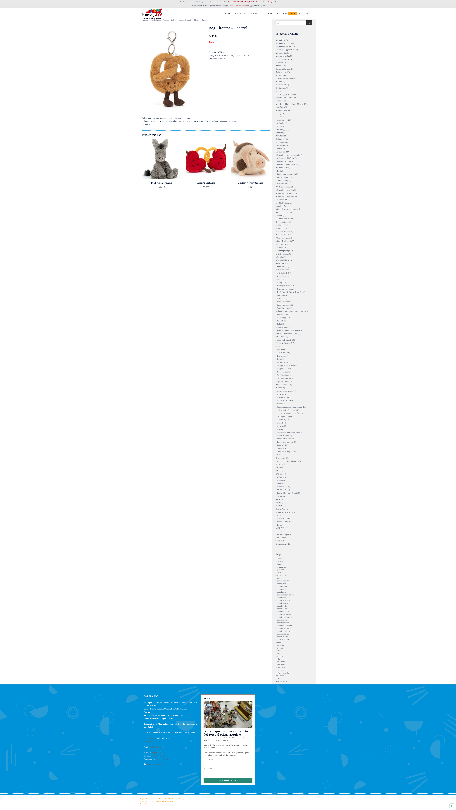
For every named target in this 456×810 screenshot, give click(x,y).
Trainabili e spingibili (285, 451)
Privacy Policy (145, 801)
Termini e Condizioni (167, 801)
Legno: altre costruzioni (286, 174)
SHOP (292, 13)
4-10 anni (279, 225)
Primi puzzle (282, 445)
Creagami (280, 282)
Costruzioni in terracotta (285, 193)
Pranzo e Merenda (283, 69)
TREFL (279, 531)
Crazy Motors (281, 110)
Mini (279, 483)
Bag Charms (235, 55)
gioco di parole (281, 620)
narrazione (280, 656)
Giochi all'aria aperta (284, 202)
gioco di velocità (282, 637)
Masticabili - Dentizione (287, 410)
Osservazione (282, 486)
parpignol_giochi (158, 755)
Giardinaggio (282, 317)
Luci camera (281, 88)
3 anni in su (280, 458)
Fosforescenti (281, 84)
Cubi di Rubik (281, 234)
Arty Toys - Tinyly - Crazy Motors (289, 104)
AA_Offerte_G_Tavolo (285, 43)
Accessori (281, 116)
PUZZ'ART (281, 489)
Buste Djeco (281, 276)
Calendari (280, 81)
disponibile (280, 572)
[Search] (309, 22)
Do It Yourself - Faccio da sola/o (289, 292)
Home (228, 13)
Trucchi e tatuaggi (284, 308)
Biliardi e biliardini (283, 231)
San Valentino (282, 375)
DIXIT (279, 470)
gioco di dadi (281, 598)
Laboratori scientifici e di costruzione (290, 311)
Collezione (281, 362)
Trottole (279, 540)
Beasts (278, 346)
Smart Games (281, 247)
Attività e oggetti (283, 120)
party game (280, 670)
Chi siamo (269, 13)
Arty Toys (280, 107)
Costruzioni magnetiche (285, 196)
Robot (279, 324)
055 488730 (151, 738)
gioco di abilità (281, 586)
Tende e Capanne (282, 100)
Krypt (279, 525)
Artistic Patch (282, 273)
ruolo (277, 678)
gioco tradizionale (282, 639)
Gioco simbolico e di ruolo (287, 461)
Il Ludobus (254, 13)
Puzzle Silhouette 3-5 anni (287, 493)
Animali (280, 422)
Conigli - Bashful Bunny (286, 365)
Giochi (279, 126)
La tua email (208, 759)
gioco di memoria (282, 612)
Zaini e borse (281, 72)
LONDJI (279, 505)
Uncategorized (281, 544)
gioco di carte (281, 592)
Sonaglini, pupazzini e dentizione (289, 407)
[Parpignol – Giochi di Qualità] (152, 13)
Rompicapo (280, 244)
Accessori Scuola (282, 56)
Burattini (279, 135)
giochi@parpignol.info (157, 747)
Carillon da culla (283, 397)
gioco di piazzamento (284, 626)
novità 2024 (280, 662)
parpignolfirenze (158, 752)
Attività (280, 394)
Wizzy (279, 496)
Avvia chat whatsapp (154, 764)
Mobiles (279, 91)
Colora (279, 279)
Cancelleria (280, 145)
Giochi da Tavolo (282, 218)
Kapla (279, 171)
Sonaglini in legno (285, 416)
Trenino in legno (283, 180)
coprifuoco (280, 570)
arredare (279, 558)
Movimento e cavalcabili (286, 438)
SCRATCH (280, 528)
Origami (280, 298)
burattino (279, 561)
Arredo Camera (282, 75)
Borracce (279, 62)
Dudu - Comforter (284, 371)
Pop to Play (280, 509)
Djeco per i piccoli (284, 285)
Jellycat (174, 20)
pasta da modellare (283, 673)
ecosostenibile (281, 575)
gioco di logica (281, 609)
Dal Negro (280, 336)
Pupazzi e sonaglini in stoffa (288, 413)
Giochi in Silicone (284, 400)
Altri (279, 515)
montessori (280, 648)
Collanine (280, 123)
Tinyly (278, 113)
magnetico (280, 645)
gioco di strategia (282, 634)
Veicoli (280, 454)
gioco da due (281, 584)
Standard (280, 537)
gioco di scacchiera (283, 628)
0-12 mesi (280, 387)
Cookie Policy (155, 801)
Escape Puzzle (282, 521)
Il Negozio (240, 13)
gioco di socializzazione (285, 631)
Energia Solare (282, 314)
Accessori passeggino (285, 391)
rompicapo (280, 676)
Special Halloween (284, 378)
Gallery (280, 477)
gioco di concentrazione (285, 595)
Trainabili (280, 448)
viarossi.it (151, 804)
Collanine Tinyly (282, 260)
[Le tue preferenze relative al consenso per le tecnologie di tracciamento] (452, 806)
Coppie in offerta (283, 368)
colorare (279, 564)
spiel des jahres (281, 681)
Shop (150, 20)
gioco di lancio (281, 606)
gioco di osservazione (284, 617)
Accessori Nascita (282, 53)
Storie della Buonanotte (285, 97)
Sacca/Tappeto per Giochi (286, 94)
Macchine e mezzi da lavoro (286, 333)
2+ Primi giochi (282, 222)
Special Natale (282, 381)
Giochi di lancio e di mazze (286, 209)
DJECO (279, 474)
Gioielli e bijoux (282, 253)
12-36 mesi (280, 419)
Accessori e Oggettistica (285, 49)
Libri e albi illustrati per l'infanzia (289, 330)
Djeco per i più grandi (285, 289)
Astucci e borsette (283, 59)
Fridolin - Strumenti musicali (288, 164)
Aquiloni (279, 206)
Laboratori (280, 266)
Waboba (279, 215)
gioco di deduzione (283, 600)
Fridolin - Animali (284, 161)
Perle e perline (282, 301)
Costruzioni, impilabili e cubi (288, 432)
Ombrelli (279, 65)
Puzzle (278, 467)
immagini (279, 642)
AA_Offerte (280, 40)
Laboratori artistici (283, 269)
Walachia (280, 183)
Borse (279, 359)
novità (216, 58)
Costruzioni (280, 151)
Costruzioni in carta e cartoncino (288, 155)
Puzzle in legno (283, 534)
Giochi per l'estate (283, 212)
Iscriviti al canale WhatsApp (237, 6)
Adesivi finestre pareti (284, 78)
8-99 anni (279, 228)
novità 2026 (280, 667)
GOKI (278, 499)
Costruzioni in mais (283, 186)
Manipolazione (281, 327)
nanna (278, 653)
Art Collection (282, 518)
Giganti (280, 480)
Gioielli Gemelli (282, 263)
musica (278, 651)
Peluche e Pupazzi (161, 20)
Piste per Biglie (283, 177)
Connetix (280, 199)
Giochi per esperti (283, 237)
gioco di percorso (282, 623)
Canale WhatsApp (150, 741)
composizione (281, 567)
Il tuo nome (208, 768)
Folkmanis (280, 139)
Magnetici (281, 295)
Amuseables (184, 20)
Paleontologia (282, 320)
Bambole (279, 132)
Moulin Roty (281, 142)
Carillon (279, 148)
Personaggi (281, 129)
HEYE (279, 502)
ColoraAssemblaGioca (285, 158)
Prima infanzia (281, 384)
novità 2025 (225, 58)
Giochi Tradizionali (283, 241)
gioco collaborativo (283, 581)
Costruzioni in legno (284, 167)
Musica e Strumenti (283, 339)
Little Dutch (280, 464)
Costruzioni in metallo (284, 190)
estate (278, 578)
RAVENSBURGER (284, 512)
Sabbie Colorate (283, 305)
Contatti (282, 13)
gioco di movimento (283, 614)
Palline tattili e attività (285, 442)
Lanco (279, 403)
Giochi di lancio (283, 435)
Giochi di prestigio (283, 250)
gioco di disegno (282, 603)
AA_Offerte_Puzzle (283, 46)
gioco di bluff (281, 589)
